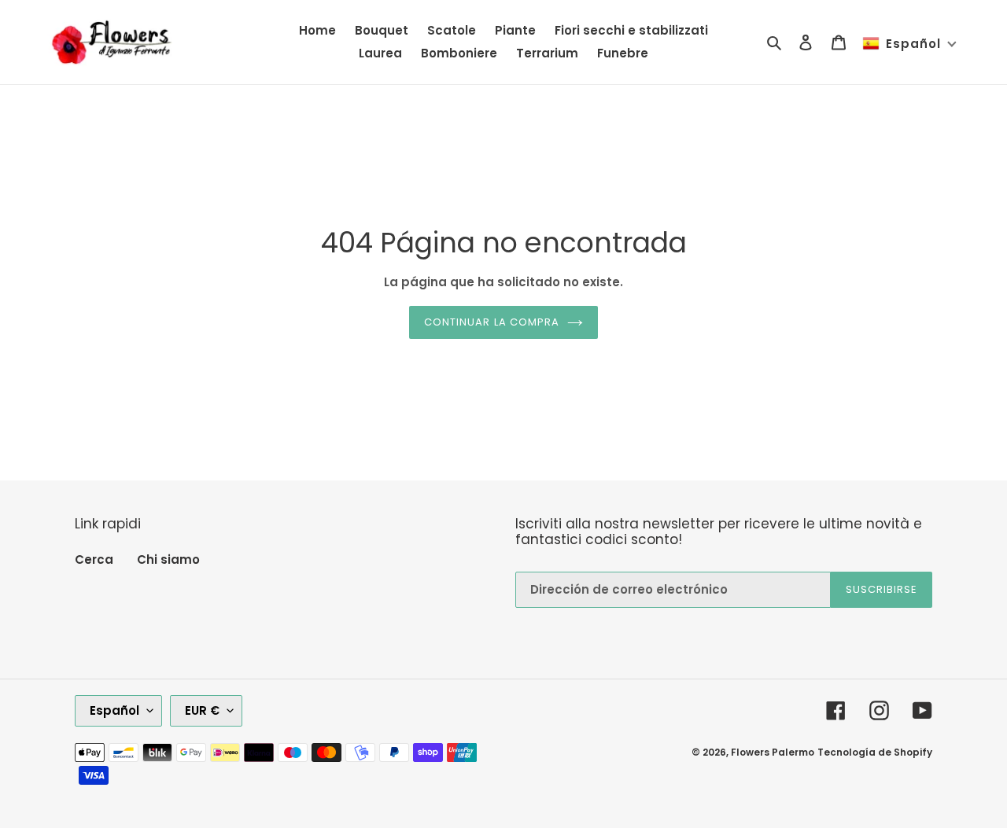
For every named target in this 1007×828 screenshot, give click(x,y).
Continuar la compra (491, 322)
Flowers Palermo (772, 752)
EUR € (202, 710)
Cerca (94, 559)
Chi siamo (168, 559)
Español (114, 710)
